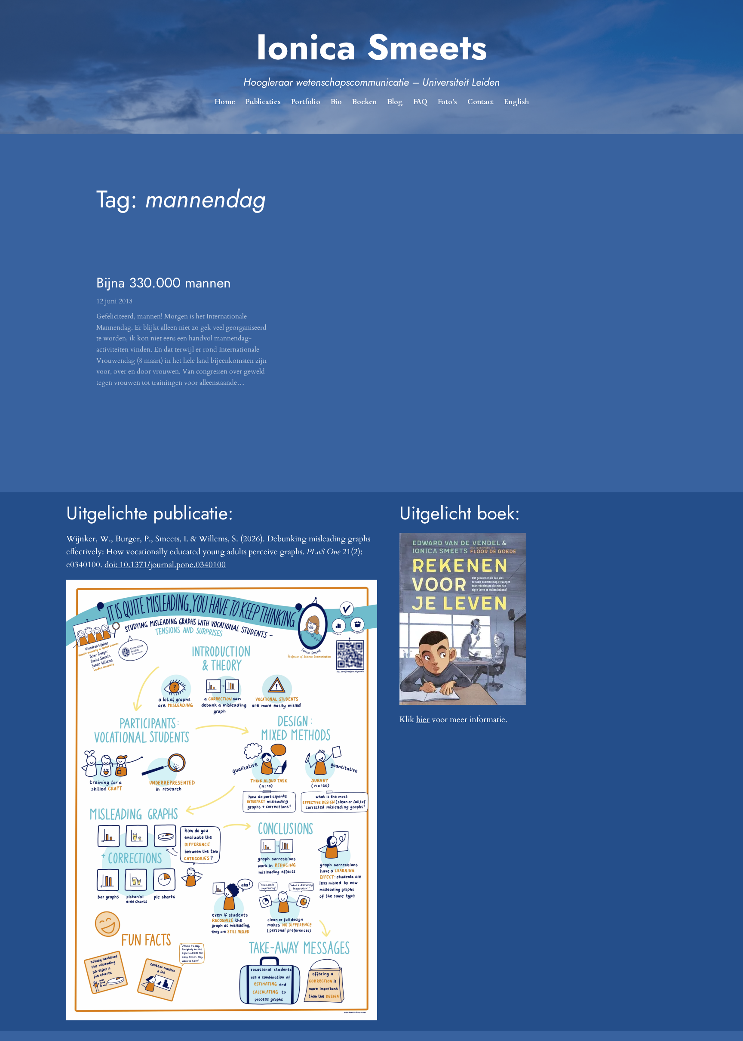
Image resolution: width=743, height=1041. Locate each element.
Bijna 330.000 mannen (163, 283)
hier (423, 719)
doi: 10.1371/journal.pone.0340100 (165, 564)
